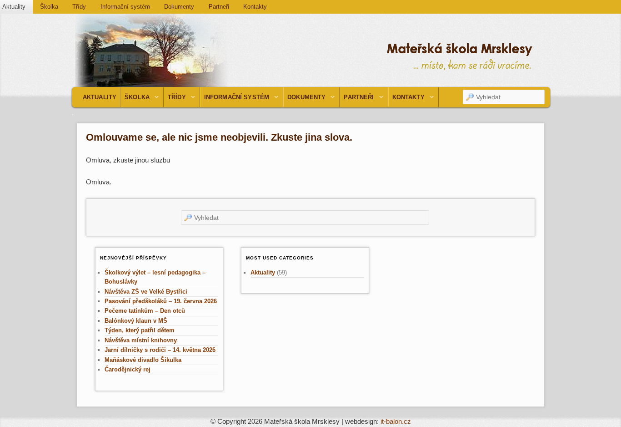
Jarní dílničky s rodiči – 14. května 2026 (160, 349)
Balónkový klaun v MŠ (136, 320)
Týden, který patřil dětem (140, 330)
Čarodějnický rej (127, 369)
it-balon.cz (396, 421)
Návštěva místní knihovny (141, 340)
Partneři (219, 6)
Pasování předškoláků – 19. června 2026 (161, 301)
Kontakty (255, 6)
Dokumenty (179, 6)
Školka (49, 6)
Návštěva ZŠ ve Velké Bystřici (146, 291)
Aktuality (99, 97)
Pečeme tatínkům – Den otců (145, 310)
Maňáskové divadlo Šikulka (143, 359)
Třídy (79, 6)
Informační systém (125, 6)
